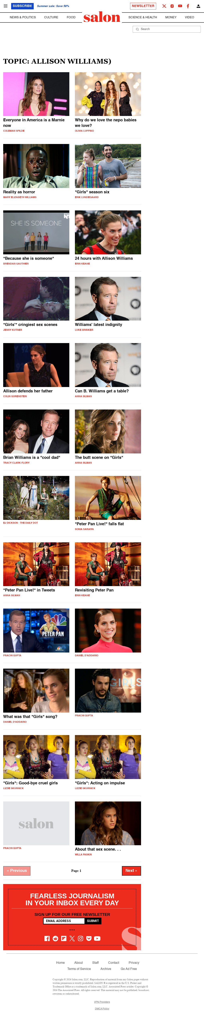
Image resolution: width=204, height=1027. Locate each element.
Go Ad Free (129, 969)
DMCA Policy (102, 1009)
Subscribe (22, 6)
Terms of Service (79, 969)
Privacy (134, 963)
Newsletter (143, 6)
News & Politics (23, 17)
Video (189, 17)
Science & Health (142, 17)
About (78, 963)
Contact (113, 963)
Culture (51, 17)
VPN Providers (102, 1002)
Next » (131, 871)
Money (171, 17)
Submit (93, 921)
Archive (105, 969)
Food (71, 17)
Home (60, 963)
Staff (95, 963)
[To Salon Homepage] (102, 17)
